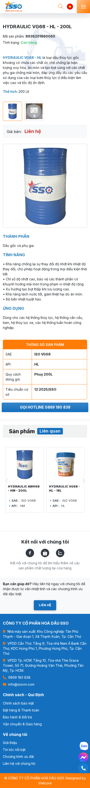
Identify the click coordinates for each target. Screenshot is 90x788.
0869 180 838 (18, 677)
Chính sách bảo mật (18, 703)
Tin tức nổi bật (14, 750)
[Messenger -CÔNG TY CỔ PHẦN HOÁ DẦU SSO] (83, 757)
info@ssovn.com (20, 684)
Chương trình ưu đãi (18, 757)
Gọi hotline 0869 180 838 (45, 407)
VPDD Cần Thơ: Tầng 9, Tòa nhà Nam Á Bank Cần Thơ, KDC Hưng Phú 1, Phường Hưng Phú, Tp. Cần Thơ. (44, 648)
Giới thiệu (10, 743)
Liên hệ (45, 605)
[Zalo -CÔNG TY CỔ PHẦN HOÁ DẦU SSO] (83, 746)
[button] (83, 480)
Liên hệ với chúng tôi (19, 763)
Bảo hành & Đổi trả (17, 717)
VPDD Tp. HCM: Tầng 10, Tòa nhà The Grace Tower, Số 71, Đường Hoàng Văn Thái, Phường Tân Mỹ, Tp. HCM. (43, 665)
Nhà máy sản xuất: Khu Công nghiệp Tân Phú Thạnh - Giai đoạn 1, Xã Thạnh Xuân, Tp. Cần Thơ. (42, 633)
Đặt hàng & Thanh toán (21, 710)
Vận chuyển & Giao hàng (22, 724)
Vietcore (45, 783)
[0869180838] (83, 768)
